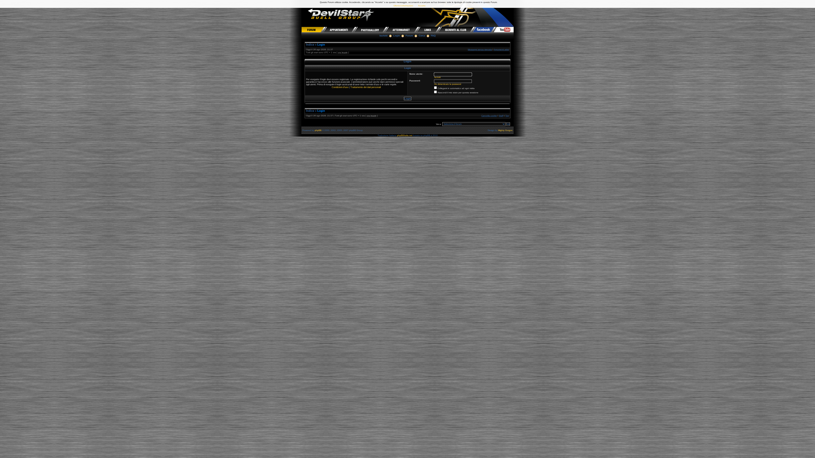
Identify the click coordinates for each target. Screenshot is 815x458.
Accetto (422, 5)
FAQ (433, 35)
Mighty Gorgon (505, 130)
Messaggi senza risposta (480, 49)
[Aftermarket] (401, 29)
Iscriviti (383, 35)
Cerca (422, 35)
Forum (409, 35)
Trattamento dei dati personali (365, 87)
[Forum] (312, 29)
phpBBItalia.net (404, 135)
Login (396, 35)
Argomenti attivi (501, 49)
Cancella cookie (489, 115)
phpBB (318, 130)
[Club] (456, 29)
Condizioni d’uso (340, 87)
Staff (501, 115)
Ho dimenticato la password (447, 84)
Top (507, 115)
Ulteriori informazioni (403, 5)
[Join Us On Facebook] (483, 29)
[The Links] (428, 29)
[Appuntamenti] (339, 29)
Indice (310, 44)
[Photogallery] (370, 29)
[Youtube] (504, 29)
